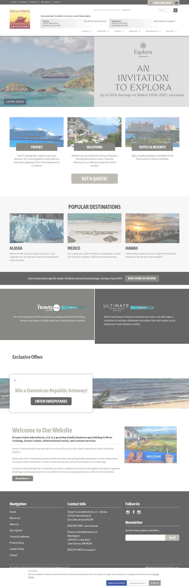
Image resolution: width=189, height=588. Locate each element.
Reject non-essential (116, 583)
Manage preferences (138, 583)
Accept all (155, 583)
